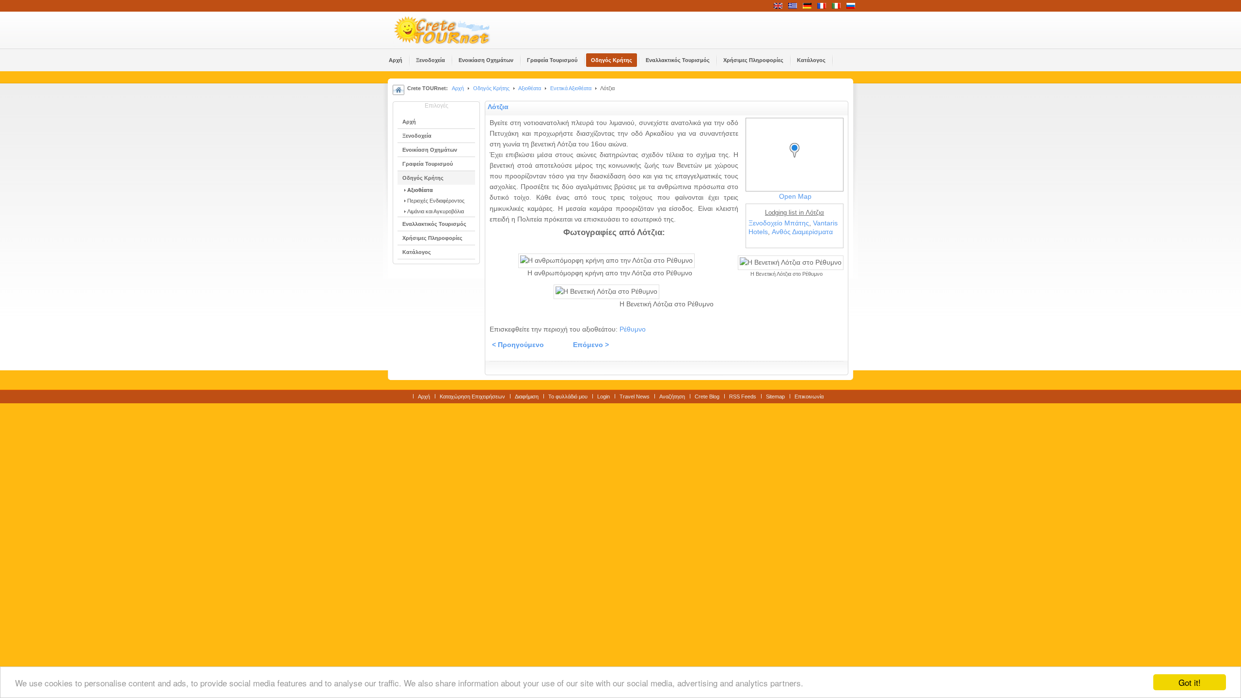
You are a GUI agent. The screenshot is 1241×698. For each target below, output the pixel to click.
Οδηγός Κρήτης (491, 88)
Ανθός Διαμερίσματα (802, 232)
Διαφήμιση (527, 396)
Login (603, 396)
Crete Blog (707, 396)
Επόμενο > (591, 345)
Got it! (1189, 682)
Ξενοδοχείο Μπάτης (778, 223)
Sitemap (775, 396)
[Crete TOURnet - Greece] (453, 30)
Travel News (635, 396)
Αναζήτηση (672, 396)
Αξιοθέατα (529, 88)
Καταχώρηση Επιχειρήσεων (472, 396)
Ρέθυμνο (633, 329)
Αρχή (458, 88)
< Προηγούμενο (518, 345)
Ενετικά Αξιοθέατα (570, 88)
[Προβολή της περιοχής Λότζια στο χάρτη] (797, 159)
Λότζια (498, 107)
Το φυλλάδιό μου (568, 396)
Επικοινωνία (809, 396)
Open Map (795, 196)
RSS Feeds (742, 396)
